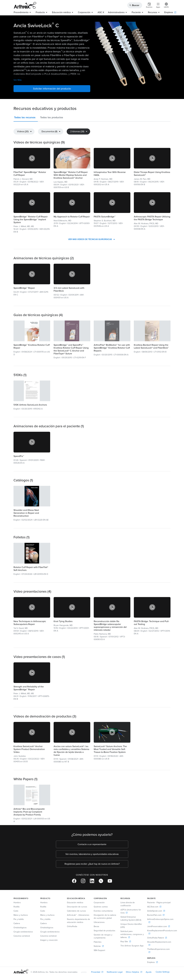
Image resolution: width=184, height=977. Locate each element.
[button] (26, 118)
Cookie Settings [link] (163, 971)
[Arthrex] (25, 5)
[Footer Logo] (21, 971)
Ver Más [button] (18, 80)
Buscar (134, 5)
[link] (32, 158)
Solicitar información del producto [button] (52, 88)
